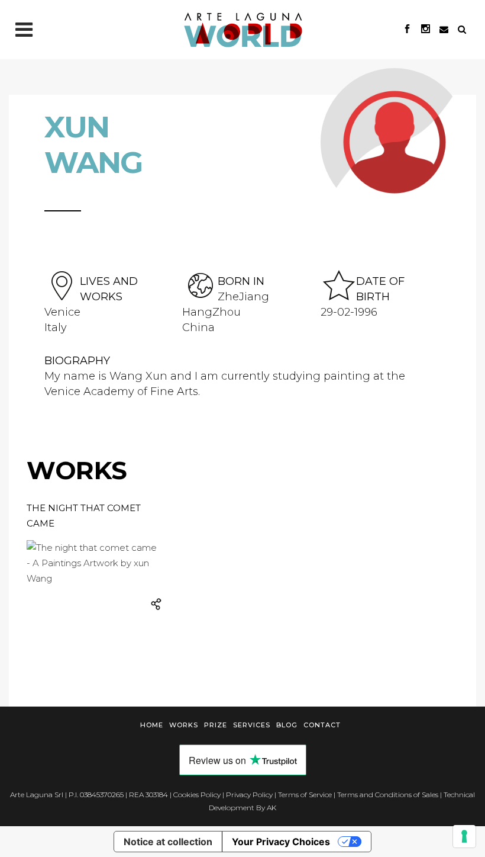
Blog (287, 725)
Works (183, 725)
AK (271, 807)
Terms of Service (305, 794)
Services (251, 725)
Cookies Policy (197, 794)
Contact (322, 725)
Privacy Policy (249, 794)
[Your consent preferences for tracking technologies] (464, 836)
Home (151, 725)
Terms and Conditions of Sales (387, 794)
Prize (215, 725)
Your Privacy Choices (281, 842)
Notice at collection (168, 842)
